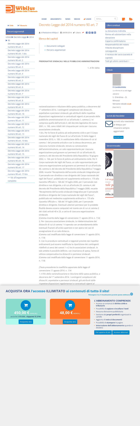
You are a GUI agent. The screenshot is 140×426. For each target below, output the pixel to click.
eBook (77, 19)
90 (9, 40)
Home (44, 19)
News (67, 19)
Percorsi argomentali (56, 50)
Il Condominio (114, 87)
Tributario (23, 25)
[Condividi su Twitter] (90, 32)
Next (131, 86)
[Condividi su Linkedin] (95, 32)
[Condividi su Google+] (92, 32)
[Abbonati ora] (26, 306)
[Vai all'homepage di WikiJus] (24, 9)
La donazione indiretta (115, 31)
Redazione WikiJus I (51, 32)
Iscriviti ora (118, 137)
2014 (31, 37)
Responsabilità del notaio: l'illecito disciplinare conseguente (117, 47)
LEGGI (8, 37)
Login (88, 19)
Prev (108, 86)
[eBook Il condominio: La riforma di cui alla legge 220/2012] (112, 80)
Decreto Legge (20, 37)
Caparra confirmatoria (115, 41)
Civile (11, 25)
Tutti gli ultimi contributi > (117, 61)
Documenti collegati (56, 46)
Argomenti (55, 19)
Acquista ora (26, 321)
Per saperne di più (103, 332)
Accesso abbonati (121, 332)
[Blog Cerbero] (122, 174)
